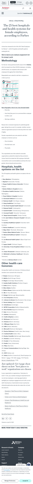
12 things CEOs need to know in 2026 (16, 4)
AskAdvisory (26, 13)
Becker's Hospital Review (8, 360)
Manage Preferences (10, 480)
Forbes (8, 358)
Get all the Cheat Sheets (8, 414)
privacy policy (7, 469)
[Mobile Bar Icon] (3, 13)
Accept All (25, 480)
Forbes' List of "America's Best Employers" (16, 397)
